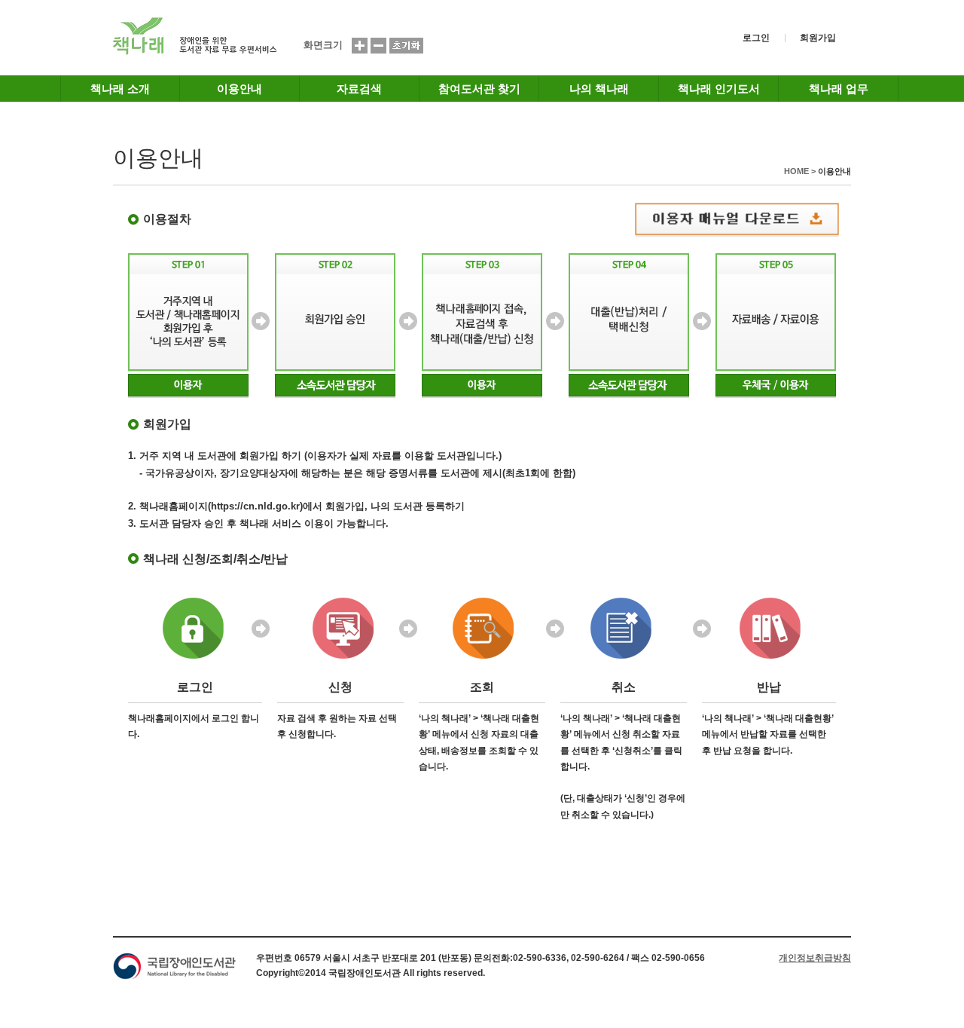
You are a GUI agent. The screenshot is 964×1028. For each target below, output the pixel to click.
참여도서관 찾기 (479, 88)
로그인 (756, 37)
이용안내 (239, 88)
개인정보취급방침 (815, 958)
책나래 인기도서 (719, 88)
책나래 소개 (120, 88)
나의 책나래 (599, 88)
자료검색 (359, 88)
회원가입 (818, 37)
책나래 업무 (838, 88)
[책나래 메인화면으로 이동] (195, 52)
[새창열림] (750, 220)
